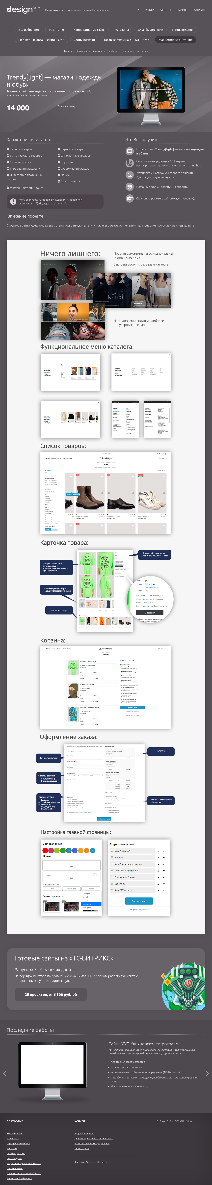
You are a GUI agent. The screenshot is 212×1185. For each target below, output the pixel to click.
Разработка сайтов (84, 1133)
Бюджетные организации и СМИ (41, 39)
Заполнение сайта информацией (92, 1143)
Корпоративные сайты (89, 29)
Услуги (149, 10)
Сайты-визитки (84, 39)
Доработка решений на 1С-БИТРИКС (94, 1138)
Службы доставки (150, 29)
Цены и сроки (82, 1148)
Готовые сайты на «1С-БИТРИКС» (127, 39)
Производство (182, 29)
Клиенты (165, 10)
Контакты (199, 10)
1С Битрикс (56, 29)
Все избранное (29, 29)
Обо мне (182, 10)
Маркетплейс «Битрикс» (176, 39)
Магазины (121, 29)
